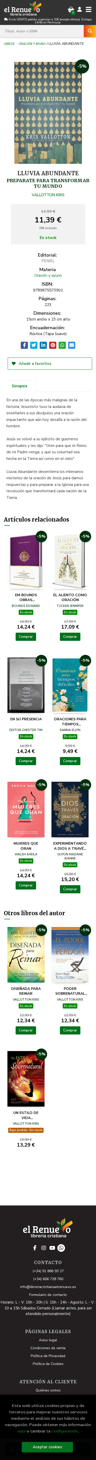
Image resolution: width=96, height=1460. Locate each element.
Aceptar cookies (47, 1447)
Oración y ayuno (32, 43)
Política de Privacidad (48, 1355)
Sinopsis (19, 386)
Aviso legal (48, 1340)
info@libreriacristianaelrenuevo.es (48, 1286)
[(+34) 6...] (61, 1248)
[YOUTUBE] (52, 1248)
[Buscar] (90, 31)
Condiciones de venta (48, 1348)
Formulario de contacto (48, 1294)
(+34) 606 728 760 (48, 1279)
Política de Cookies (48, 1363)
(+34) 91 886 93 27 (48, 1271)
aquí (21, 1431)
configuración (64, 1431)
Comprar (26, 636)
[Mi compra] (71, 9)
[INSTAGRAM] (44, 1248)
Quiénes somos (48, 1390)
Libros (9, 43)
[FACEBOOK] (35, 1248)
